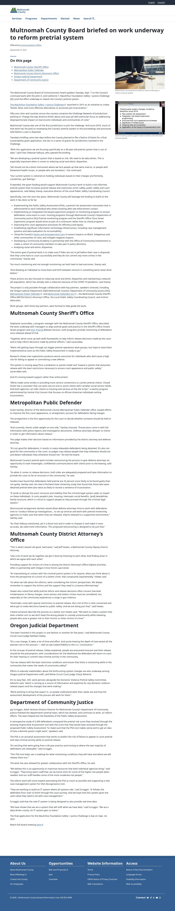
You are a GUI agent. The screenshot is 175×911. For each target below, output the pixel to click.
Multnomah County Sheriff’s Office (31, 67)
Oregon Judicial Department (28, 76)
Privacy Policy (94, 874)
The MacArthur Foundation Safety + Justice (37, 104)
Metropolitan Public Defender (29, 70)
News (76, 18)
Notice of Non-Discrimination (139, 869)
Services (17, 18)
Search (88, 18)
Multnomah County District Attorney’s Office (36, 73)
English (151, 2)
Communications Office (30, 45)
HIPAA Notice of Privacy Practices (102, 879)
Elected (65, 18)
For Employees (16, 884)
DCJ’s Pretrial (37, 329)
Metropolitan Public (25, 293)
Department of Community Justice (31, 79)
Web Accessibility (134, 884)
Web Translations (95, 884)
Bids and (57, 869)
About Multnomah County (22, 869)
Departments (49, 18)
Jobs (51, 874)
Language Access (134, 874)
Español (161, 2)
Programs (31, 18)
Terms (90, 869)
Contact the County (19, 879)
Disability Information (136, 879)
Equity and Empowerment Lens (49, 234)
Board (17, 874)
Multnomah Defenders (60, 293)
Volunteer (53, 879)
